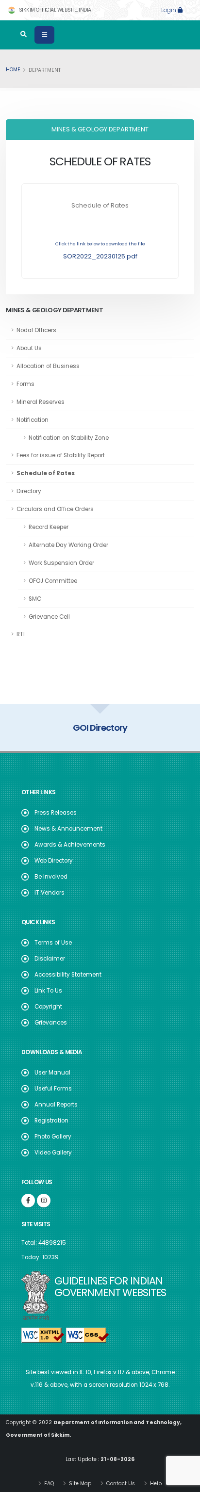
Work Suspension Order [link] (61, 563)
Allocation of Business (48, 366)
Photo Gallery (52, 1136)
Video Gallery (53, 1152)
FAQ (48, 1483)
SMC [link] (35, 599)
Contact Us (120, 1483)
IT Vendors (49, 893)
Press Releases (55, 813)
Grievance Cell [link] (49, 617)
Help (155, 1483)
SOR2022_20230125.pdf (100, 256)
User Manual (52, 1072)
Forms (25, 384)
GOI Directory (100, 728)
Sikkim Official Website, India (54, 10)
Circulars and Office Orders (55, 509)
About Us (29, 348)
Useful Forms (53, 1088)
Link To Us (48, 991)
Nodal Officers (36, 330)
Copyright (48, 1007)
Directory (29, 491)
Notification (33, 420)
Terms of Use (53, 943)
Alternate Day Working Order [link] (68, 545)
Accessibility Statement (67, 975)
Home (13, 69)
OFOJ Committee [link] (53, 581)
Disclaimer (49, 959)
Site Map (79, 1483)
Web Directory (53, 861)
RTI (21, 634)
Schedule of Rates (46, 473)
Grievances (50, 1023)
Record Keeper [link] (48, 527)
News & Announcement (68, 829)
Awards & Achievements (69, 845)
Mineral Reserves (41, 402)
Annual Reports (56, 1104)
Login (169, 10)
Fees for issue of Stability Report (61, 455)
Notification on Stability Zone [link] (69, 438)
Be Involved (50, 877)
